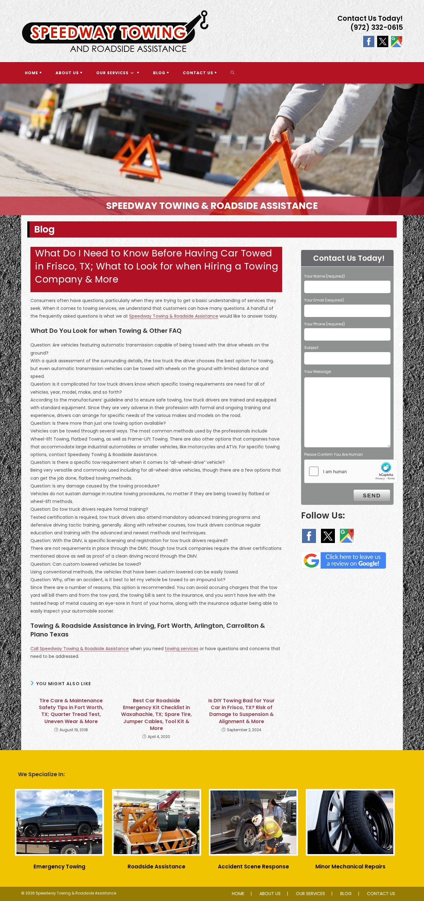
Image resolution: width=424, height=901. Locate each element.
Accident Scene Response (253, 866)
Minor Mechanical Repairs (350, 866)
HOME (238, 893)
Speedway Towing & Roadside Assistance (173, 316)
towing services (181, 648)
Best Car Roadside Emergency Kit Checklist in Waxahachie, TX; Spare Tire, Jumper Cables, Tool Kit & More (156, 714)
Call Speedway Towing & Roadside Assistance (79, 648)
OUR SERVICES (310, 893)
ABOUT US (270, 893)
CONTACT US (381, 893)
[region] (212, 149)
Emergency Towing (59, 866)
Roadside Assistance (156, 866)
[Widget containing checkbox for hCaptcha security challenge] (351, 471)
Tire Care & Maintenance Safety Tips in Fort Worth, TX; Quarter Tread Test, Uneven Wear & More (71, 711)
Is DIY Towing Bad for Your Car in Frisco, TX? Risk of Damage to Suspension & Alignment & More (241, 711)
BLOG (346, 893)
